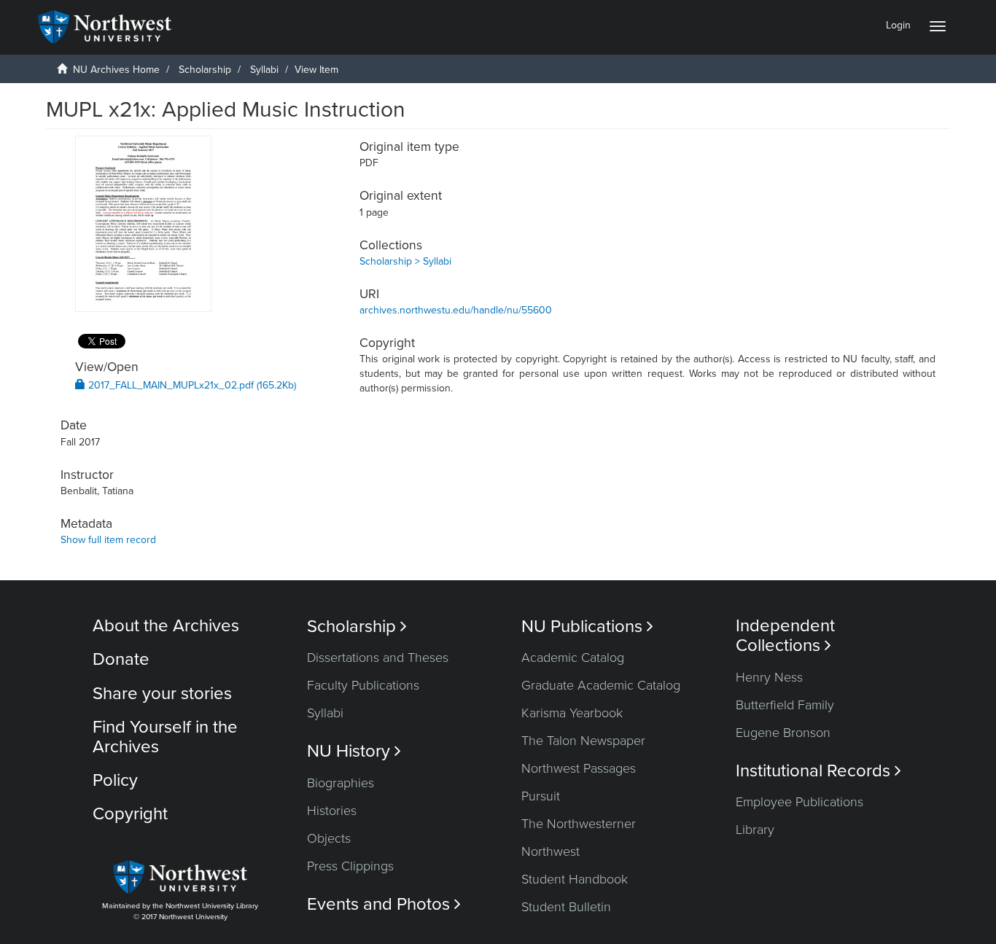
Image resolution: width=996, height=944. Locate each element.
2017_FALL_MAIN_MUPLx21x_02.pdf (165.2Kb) (190, 385)
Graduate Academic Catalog (600, 685)
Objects (329, 838)
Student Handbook (574, 879)
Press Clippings (350, 866)
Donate (121, 659)
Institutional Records (818, 770)
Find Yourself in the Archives (165, 737)
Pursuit (540, 796)
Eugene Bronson (783, 733)
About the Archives (166, 625)
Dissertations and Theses (377, 658)
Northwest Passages (578, 768)
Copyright (130, 813)
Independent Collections (785, 635)
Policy (115, 780)
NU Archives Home (116, 69)
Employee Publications (799, 802)
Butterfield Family (785, 705)
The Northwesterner (578, 824)
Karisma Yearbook (572, 713)
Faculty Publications (363, 685)
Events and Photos (384, 904)
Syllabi (264, 69)
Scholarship (205, 69)
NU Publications (587, 626)
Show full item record (108, 540)
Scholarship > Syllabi (405, 261)
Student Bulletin (566, 907)
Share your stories (162, 693)
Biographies (340, 783)
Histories (332, 811)
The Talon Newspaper (583, 741)
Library (755, 830)
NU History (354, 751)
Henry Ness (769, 677)
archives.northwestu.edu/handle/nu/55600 (455, 310)
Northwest (550, 851)
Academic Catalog (572, 658)
